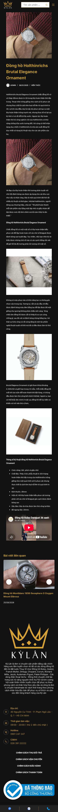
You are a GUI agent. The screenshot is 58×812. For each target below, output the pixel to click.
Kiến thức (35, 85)
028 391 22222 (18, 743)
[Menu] (53, 5)
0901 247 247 (18, 734)
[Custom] (9, 808)
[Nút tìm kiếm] (46, 5)
